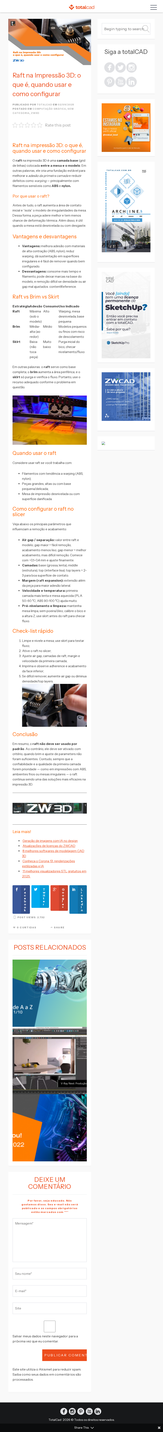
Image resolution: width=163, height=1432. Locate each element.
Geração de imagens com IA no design (50, 841)
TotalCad (55, 1420)
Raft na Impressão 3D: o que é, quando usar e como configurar (47, 84)
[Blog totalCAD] (81, 7)
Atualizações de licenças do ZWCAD (48, 846)
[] (131, 81)
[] (120, 67)
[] (131, 67)
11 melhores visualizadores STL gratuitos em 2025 (54, 873)
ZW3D (35, 113)
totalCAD (44, 104)
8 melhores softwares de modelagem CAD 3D (53, 853)
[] (120, 81)
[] (109, 81)
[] (109, 67)
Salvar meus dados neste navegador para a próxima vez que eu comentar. (45, 1338)
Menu (152, 7)
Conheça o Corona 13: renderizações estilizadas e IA (48, 863)
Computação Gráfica (49, 108)
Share (59, 927)
